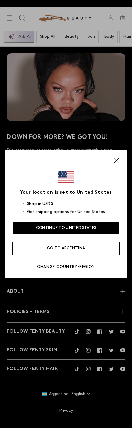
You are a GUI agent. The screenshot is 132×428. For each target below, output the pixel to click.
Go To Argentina (66, 248)
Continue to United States (66, 228)
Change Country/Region (66, 267)
